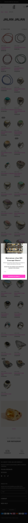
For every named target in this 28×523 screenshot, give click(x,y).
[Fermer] (25, 245)
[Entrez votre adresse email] (24, 271)
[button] (14, 276)
